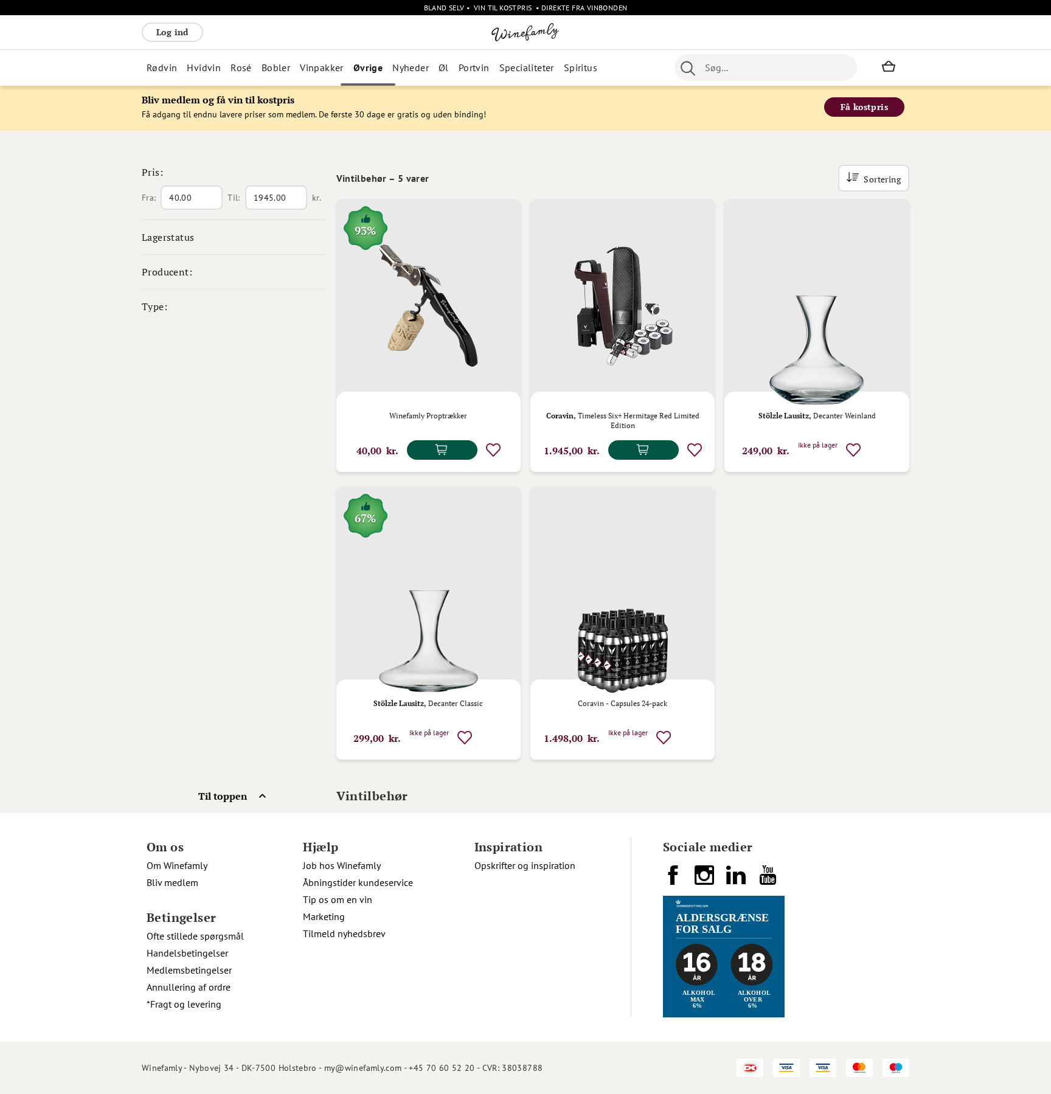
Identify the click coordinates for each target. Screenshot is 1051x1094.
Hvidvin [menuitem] (204, 67)
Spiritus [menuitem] (580, 67)
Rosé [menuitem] (241, 67)
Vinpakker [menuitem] (322, 67)
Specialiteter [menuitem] (526, 67)
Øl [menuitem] (444, 67)
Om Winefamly (177, 865)
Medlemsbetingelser (189, 970)
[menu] (384, 67)
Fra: (149, 197)
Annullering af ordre (189, 987)
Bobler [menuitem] (276, 67)
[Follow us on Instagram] (705, 880)
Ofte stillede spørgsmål (195, 936)
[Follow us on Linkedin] (737, 880)
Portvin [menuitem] (474, 67)
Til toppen (222, 796)
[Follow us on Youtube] (769, 880)
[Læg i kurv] (442, 450)
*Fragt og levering (184, 1004)
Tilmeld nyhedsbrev (344, 933)
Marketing (324, 916)
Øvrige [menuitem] (368, 67)
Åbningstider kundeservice (358, 882)
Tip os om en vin (337, 899)
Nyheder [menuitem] (410, 67)
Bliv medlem (172, 882)
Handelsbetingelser (187, 953)
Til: (233, 197)
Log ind (172, 32)
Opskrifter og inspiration (524, 865)
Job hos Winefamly (342, 865)
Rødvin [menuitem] (162, 67)
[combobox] (766, 67)
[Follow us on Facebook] (674, 880)
